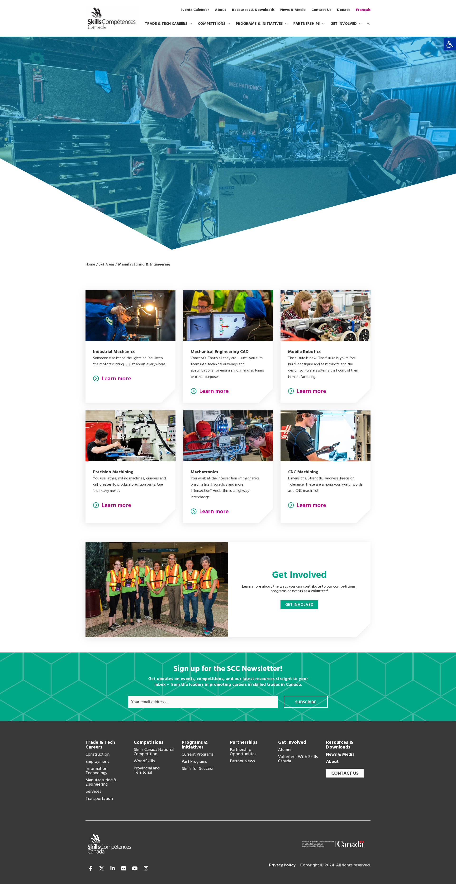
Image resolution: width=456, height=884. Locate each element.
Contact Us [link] (345, 773)
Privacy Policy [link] (282, 865)
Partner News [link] (242, 761)
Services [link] (93, 792)
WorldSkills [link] (144, 761)
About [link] (332, 762)
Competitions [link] (148, 742)
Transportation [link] (99, 799)
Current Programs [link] (197, 755)
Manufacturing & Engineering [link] (101, 782)
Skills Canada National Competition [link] (154, 752)
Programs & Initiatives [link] (195, 745)
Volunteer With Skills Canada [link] (298, 759)
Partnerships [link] (243, 742)
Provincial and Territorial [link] (147, 770)
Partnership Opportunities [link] (243, 752)
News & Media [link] (340, 755)
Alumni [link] (284, 750)
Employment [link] (97, 762)
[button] (189, 23)
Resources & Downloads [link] (339, 745)
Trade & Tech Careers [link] (100, 745)
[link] (450, 44)
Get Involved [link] (292, 742)
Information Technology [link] (96, 771)
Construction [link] (97, 755)
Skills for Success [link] (198, 769)
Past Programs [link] (194, 762)
